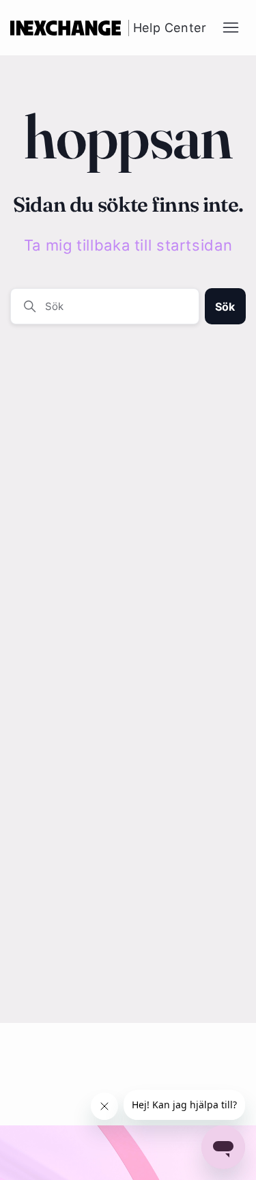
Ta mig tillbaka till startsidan (128, 245)
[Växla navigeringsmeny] (231, 28)
